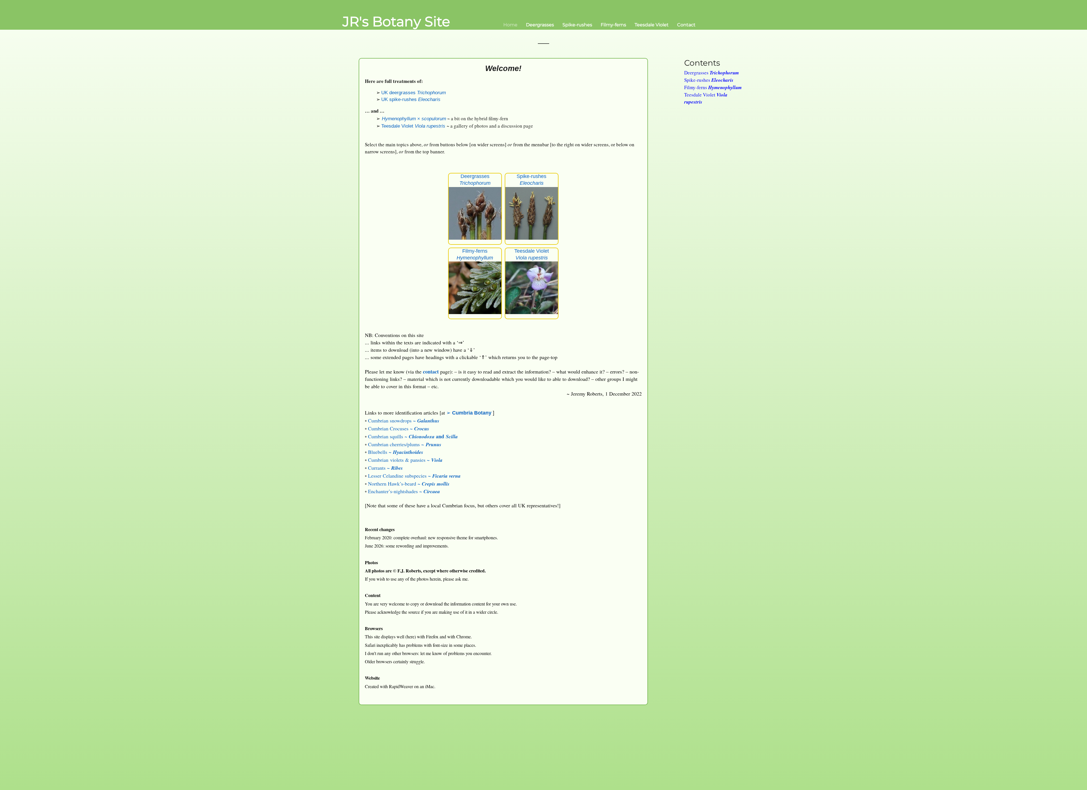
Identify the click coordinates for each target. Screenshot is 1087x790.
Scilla (452, 436)
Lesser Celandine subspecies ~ (400, 475)
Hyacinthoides (408, 452)
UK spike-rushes (399, 99)
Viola (436, 459)
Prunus (433, 444)
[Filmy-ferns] (475, 287)
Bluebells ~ (380, 451)
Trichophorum (431, 92)
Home (510, 24)
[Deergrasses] (475, 212)
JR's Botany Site (396, 21)
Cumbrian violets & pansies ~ (399, 459)
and (440, 436)
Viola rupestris (430, 126)
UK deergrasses (399, 92)
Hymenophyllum (399, 118)
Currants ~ (379, 467)
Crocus (421, 428)
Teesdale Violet (652, 24)
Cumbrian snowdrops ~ (392, 420)
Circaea (431, 491)
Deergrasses (540, 24)
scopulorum (433, 118)
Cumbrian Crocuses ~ (391, 428)
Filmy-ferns (613, 24)
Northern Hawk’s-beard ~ (395, 483)
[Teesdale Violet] (531, 287)
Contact (686, 24)
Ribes (397, 467)
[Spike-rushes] (531, 212)
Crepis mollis (436, 483)
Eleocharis (429, 99)
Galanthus (428, 420)
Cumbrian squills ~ (388, 436)
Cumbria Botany (471, 413)
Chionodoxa (422, 436)
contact (431, 371)
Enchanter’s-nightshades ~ (395, 491)
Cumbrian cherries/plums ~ (397, 444)
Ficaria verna (446, 475)
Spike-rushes (577, 24)
